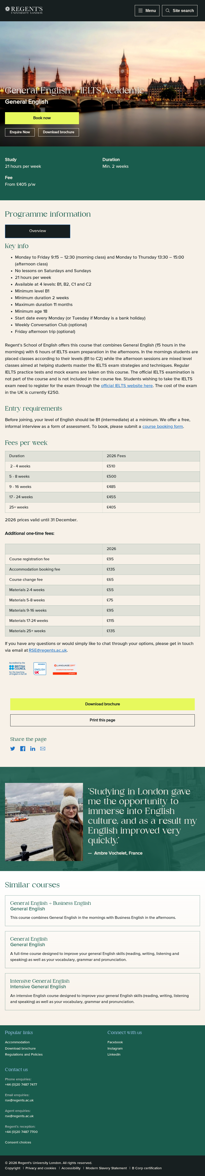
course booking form (162, 426)
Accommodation (17, 1042)
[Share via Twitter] (12, 749)
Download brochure (58, 132)
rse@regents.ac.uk (19, 1100)
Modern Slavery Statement (106, 1168)
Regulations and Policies (24, 1054)
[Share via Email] (42, 749)
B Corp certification (147, 1168)
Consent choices (18, 1142)
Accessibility (71, 1168)
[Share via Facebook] (22, 749)
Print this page (102, 720)
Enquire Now (20, 132)
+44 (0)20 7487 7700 (21, 1132)
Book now (42, 118)
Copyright (12, 1168)
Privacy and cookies (41, 1168)
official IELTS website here (127, 386)
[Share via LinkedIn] (32, 749)
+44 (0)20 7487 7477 (21, 1084)
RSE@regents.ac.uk (48, 650)
